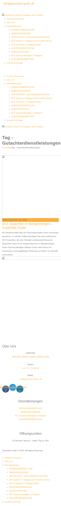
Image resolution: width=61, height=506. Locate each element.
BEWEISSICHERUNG (20, 33)
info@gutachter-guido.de (30, 379)
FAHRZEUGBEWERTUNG (23, 30)
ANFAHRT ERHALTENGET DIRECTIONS (30, 357)
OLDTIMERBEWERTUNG (22, 59)
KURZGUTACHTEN (20, 52)
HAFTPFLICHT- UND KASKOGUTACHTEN (30, 37)
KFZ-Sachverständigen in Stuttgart (26, 55)
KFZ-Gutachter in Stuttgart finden (26, 44)
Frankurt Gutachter (15, 19)
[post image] (30, 186)
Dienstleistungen (14, 26)
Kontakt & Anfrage (15, 63)
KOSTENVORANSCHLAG (22, 48)
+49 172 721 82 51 (30, 368)
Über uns (11, 22)
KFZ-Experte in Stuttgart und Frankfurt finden (31, 41)
